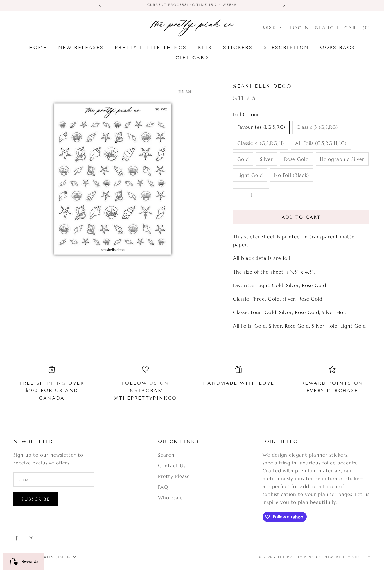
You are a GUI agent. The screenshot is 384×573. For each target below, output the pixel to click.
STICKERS (237, 47)
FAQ (163, 487)
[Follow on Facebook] (16, 538)
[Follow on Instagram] (31, 538)
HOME (38, 47)
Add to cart (301, 217)
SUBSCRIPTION (286, 47)
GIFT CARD (192, 57)
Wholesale (170, 498)
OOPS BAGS (337, 47)
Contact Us (171, 466)
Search (166, 455)
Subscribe (36, 499)
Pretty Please (173, 476)
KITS (205, 47)
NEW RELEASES (81, 47)
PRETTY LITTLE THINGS (150, 47)
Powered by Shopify (347, 557)
